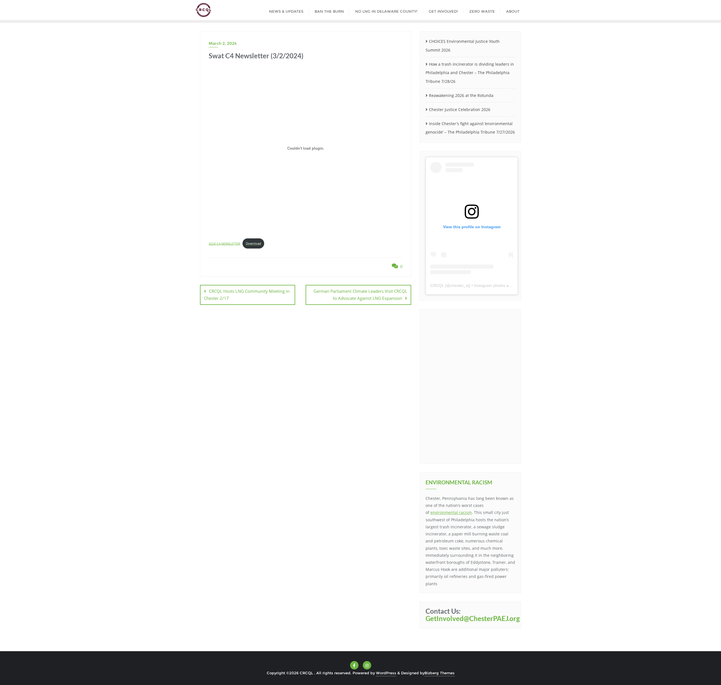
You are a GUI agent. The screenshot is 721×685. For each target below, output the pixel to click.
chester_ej (459, 285)
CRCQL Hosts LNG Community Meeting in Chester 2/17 (247, 294)
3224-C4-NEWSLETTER (224, 243)
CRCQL (437, 285)
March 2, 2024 (223, 43)
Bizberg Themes (439, 673)
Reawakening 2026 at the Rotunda (461, 95)
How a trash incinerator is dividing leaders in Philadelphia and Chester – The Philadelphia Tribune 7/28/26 (470, 72)
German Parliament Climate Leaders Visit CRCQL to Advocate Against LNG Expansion (360, 294)
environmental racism (451, 512)
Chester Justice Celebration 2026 (459, 109)
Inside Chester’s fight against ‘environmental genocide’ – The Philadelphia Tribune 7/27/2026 (470, 128)
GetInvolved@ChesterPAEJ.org (473, 618)
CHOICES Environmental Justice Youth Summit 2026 (463, 46)
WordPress (386, 673)
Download (253, 243)
